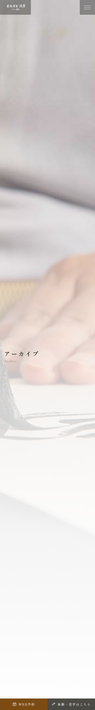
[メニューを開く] (87, 7)
